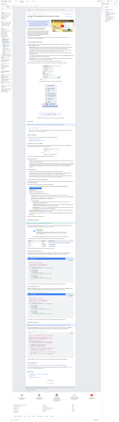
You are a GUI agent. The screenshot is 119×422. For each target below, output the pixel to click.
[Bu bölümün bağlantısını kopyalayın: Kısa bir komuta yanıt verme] (40, 286)
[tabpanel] (51, 270)
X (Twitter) (73, 409)
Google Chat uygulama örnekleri (40, 223)
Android (25, 416)
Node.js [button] (29, 127)
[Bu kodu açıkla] (70, 260)
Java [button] (45, 127)
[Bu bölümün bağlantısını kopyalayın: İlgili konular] (34, 371)
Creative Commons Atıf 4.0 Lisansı (42, 387)
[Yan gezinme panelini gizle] (11, 420)
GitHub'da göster (69, 258)
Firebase (33, 416)
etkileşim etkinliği (48, 225)
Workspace (9, 1)
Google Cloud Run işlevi (50, 124)
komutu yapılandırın (41, 140)
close (117, 3)
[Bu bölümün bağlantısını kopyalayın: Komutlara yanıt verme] (40, 220)
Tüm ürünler (27, 1)
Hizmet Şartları (16, 412)
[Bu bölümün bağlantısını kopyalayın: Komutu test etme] (38, 363)
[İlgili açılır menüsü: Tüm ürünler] (30, 1)
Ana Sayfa (16, 1)
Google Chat (22, 1)
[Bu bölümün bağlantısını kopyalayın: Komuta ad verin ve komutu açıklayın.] (44, 143)
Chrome (29, 416)
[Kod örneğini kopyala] (73, 260)
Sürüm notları (16, 409)
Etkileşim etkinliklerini (32, 130)
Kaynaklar (33, 1)
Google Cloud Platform (40, 416)
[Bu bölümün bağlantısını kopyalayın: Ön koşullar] (34, 121)
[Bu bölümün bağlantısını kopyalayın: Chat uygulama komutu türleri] (43, 42)
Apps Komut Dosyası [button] (35, 127)
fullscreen (116, 3)
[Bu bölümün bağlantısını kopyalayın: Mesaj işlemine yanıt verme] (40, 322)
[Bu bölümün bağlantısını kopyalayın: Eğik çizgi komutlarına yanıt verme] (43, 251)
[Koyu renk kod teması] (71, 260)
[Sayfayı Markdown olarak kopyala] (31, 18)
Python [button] (42, 127)
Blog (72, 406)
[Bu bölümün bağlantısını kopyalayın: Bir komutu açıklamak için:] (37, 169)
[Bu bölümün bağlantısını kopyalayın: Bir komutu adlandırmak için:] (38, 159)
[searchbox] (6, 9)
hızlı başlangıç (37, 131)
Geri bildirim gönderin (68, 16)
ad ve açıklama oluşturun (37, 139)
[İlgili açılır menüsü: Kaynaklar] (36, 1)
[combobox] (101, 1)
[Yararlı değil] (73, 14)
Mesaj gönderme (32, 375)
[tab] (30, 128)
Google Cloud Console (46, 409)
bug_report (114, 3)
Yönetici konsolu (45, 406)
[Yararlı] (71, 14)
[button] (6, 16)
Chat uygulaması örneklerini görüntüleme (41, 374)
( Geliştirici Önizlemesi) (39, 58)
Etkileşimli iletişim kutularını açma (34, 377)
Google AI (46, 416)
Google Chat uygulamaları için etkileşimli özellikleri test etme (48, 365)
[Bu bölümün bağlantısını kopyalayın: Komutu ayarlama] (37, 135)
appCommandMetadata (52, 244)
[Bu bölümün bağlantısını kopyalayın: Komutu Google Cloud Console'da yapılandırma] (48, 179)
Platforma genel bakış (17, 406)
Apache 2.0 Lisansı (55, 387)
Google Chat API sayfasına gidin (35, 188)
